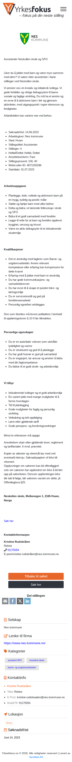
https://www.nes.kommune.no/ (24, 643)
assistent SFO (15, 660)
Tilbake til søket (36, 576)
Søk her (8, 520)
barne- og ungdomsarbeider (22, 667)
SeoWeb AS (36, 757)
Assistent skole (36, 660)
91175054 (13, 550)
